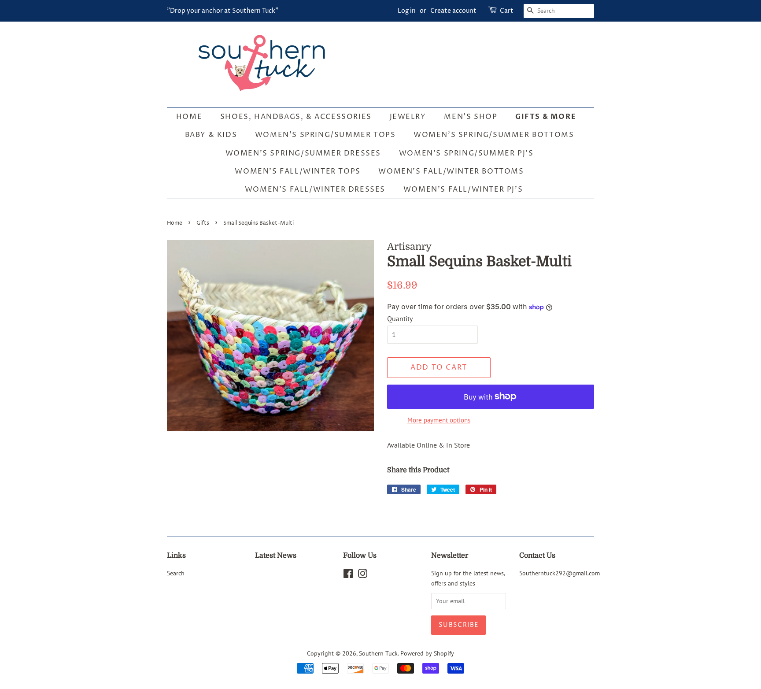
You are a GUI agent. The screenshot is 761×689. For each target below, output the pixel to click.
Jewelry (408, 117)
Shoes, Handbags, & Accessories (296, 117)
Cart (506, 11)
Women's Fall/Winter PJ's (463, 189)
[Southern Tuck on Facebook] (348, 575)
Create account (453, 11)
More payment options (438, 420)
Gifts (202, 223)
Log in (407, 11)
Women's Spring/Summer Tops (325, 135)
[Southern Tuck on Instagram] (362, 575)
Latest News (275, 555)
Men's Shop (470, 117)
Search (176, 573)
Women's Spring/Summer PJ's (466, 153)
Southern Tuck (378, 653)
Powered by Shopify (427, 653)
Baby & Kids (211, 135)
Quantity (400, 318)
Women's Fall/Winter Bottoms (451, 171)
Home (189, 117)
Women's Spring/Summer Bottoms (494, 135)
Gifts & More (545, 117)
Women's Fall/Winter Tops (297, 171)
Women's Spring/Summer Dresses (303, 153)
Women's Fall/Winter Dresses (315, 189)
